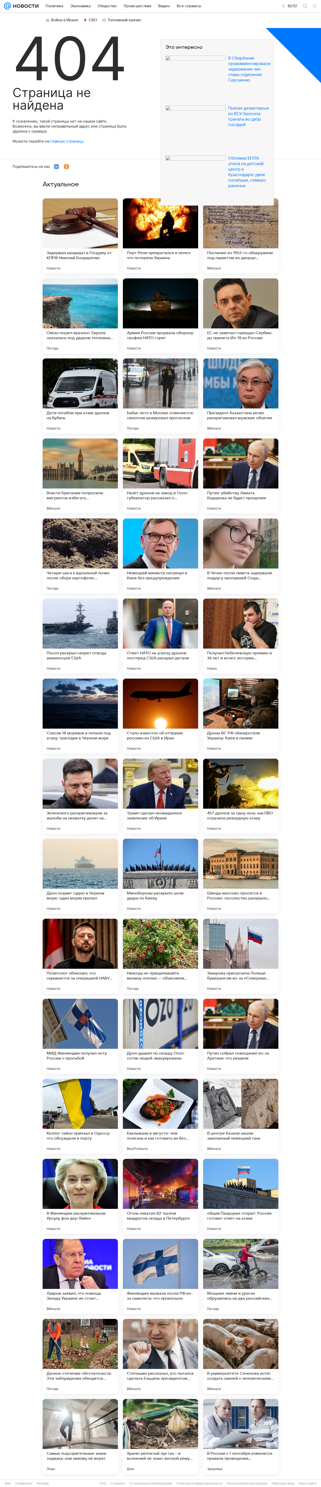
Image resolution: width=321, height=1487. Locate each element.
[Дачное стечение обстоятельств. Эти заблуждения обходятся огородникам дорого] (80, 1356)
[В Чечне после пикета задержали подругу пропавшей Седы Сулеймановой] (240, 556)
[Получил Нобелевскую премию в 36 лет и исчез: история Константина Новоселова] (240, 636)
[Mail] (7, 6)
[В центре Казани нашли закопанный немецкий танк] (240, 1116)
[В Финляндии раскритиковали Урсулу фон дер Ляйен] (80, 1196)
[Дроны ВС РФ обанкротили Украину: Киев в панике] (240, 716)
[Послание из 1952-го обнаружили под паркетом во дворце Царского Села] (240, 235)
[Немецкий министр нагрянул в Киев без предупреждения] (160, 556)
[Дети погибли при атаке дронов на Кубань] (80, 395)
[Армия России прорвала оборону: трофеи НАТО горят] (160, 315)
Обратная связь (283, 1483)
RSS (103, 1483)
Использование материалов (247, 1483)
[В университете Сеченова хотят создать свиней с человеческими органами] (240, 1356)
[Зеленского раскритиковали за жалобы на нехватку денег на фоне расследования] (80, 796)
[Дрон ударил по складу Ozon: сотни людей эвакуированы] (160, 1036)
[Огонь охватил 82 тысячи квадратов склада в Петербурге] (160, 1196)
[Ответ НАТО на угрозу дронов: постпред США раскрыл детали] (160, 636)
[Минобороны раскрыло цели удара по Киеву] (160, 876)
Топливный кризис (125, 20)
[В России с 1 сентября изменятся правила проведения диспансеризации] (240, 1436)
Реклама (43, 1483)
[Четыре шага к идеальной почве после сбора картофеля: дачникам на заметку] (80, 556)
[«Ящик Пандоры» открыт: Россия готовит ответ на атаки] (240, 1196)
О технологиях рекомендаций (151, 1483)
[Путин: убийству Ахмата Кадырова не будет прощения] (240, 476)
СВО (93, 20)
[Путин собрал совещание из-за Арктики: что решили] (240, 1036)
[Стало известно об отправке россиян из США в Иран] (160, 716)
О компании (23, 1483)
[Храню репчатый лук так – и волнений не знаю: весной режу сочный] (160, 1436)
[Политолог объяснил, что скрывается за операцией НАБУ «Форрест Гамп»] (80, 956)
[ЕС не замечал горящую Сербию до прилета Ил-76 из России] (240, 315)
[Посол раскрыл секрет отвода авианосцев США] (80, 636)
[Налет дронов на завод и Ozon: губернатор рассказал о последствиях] (160, 476)
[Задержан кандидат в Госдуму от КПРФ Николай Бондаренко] (80, 235)
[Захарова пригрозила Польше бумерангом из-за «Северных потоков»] (240, 956)
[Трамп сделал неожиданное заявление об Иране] (160, 796)
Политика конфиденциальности (199, 1483)
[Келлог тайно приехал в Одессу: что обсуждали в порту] (80, 1116)
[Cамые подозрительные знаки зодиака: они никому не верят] (80, 1436)
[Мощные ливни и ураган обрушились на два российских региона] (240, 1276)
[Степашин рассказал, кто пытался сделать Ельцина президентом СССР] (160, 1356)
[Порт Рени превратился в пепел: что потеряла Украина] (160, 235)
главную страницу (66, 141)
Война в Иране (64, 20)
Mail (8, 1483)
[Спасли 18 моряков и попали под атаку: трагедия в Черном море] (80, 716)
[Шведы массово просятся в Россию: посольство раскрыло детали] (240, 876)
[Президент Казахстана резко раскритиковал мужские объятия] (240, 395)
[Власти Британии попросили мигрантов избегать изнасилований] (80, 476)
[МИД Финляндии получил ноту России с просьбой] (80, 1036)
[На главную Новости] (25, 6)
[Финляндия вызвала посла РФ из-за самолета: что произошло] (160, 1276)
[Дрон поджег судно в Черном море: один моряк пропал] (80, 876)
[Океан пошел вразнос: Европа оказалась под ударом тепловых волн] (80, 315)
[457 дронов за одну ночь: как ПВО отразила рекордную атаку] (240, 796)
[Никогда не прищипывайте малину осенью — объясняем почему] (160, 956)
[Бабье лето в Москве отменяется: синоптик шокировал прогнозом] (160, 395)
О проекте (118, 1483)
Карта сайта (307, 1483)
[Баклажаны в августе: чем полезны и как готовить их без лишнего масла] (160, 1116)
